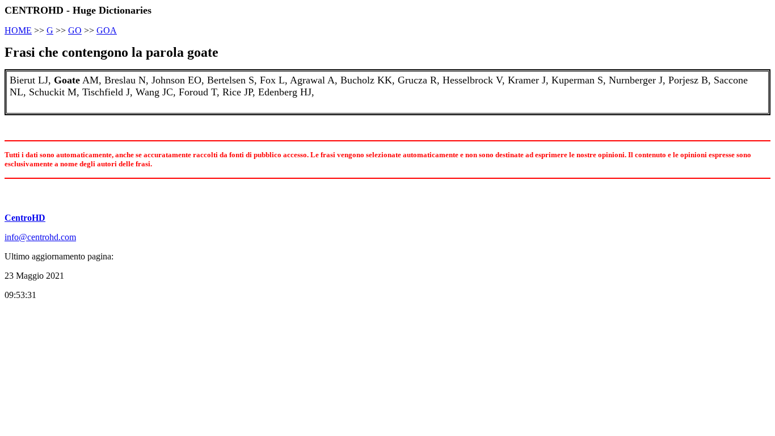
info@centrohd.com (40, 237)
